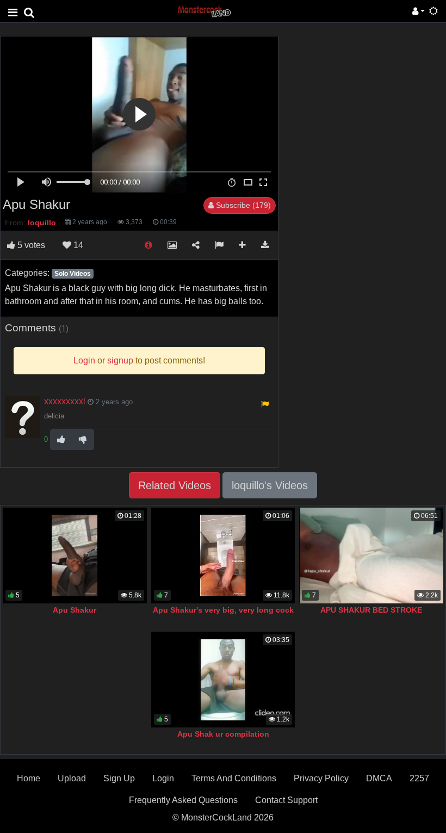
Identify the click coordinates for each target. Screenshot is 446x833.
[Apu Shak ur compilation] (223, 679)
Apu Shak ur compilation (223, 734)
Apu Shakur (74, 610)
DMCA (379, 778)
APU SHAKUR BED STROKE (371, 610)
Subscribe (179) (242, 205)
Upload (72, 778)
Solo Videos (72, 273)
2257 (419, 778)
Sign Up (119, 778)
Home (28, 778)
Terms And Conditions (233, 778)
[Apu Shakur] (75, 555)
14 (77, 245)
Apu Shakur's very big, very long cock (223, 610)
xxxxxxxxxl (64, 401)
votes (31, 245)
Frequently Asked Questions (183, 800)
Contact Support (286, 800)
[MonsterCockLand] (203, 10)
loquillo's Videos (270, 485)
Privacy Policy (321, 778)
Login (163, 778)
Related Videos (174, 485)
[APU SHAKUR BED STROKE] (371, 555)
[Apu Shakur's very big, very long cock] (223, 555)
